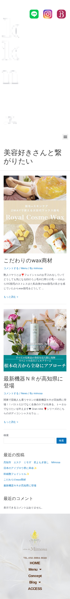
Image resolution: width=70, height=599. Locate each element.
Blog (33, 582)
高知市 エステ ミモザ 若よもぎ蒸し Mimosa (32, 462)
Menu (24, 268)
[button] (65, 137)
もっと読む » (11, 296)
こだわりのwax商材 (28, 260)
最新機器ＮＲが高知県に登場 (20, 485)
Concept (35, 576)
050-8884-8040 (44, 4)
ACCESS (35, 589)
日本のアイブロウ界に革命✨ (20, 468)
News (24, 393)
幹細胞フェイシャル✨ (16, 473)
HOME (35, 563)
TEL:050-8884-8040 (35, 557)
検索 (6, 435)
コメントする (11, 268)
